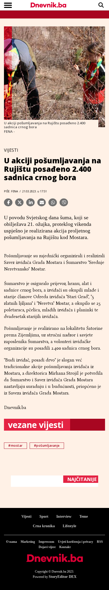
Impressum (46, 542)
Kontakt (65, 547)
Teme (83, 516)
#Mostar (15, 445)
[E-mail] (41, 202)
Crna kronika (44, 526)
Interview (63, 516)
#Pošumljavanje (47, 445)
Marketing (28, 542)
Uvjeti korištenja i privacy (75, 542)
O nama (11, 542)
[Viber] (64, 202)
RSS (100, 542)
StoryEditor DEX (62, 577)
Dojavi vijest (47, 547)
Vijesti (26, 516)
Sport (43, 516)
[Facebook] (8, 202)
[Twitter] (19, 202)
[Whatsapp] (52, 202)
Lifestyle (69, 526)
